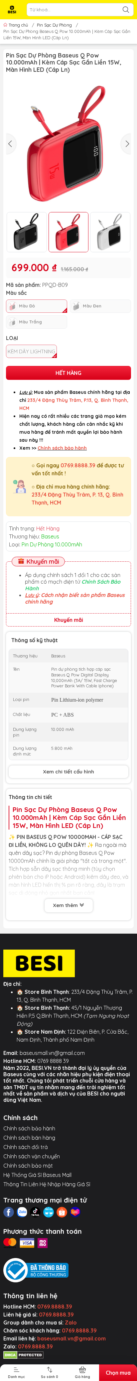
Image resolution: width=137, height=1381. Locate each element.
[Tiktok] (35, 1212)
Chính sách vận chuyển (31, 1156)
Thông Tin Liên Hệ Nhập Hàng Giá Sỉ (46, 1184)
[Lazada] (75, 1212)
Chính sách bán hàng (29, 1137)
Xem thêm (66, 905)
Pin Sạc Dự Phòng (54, 25)
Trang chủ (18, 25)
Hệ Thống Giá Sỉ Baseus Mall (37, 1175)
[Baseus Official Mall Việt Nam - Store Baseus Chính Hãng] (12, 9)
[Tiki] (48, 1212)
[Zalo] (22, 1212)
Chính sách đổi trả (25, 1147)
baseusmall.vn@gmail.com (52, 1053)
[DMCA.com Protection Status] (23, 1354)
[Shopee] (62, 1212)
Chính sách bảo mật (28, 1165)
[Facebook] (8, 1212)
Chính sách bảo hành (29, 1128)
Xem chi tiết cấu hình (68, 771)
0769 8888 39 (53, 1061)
